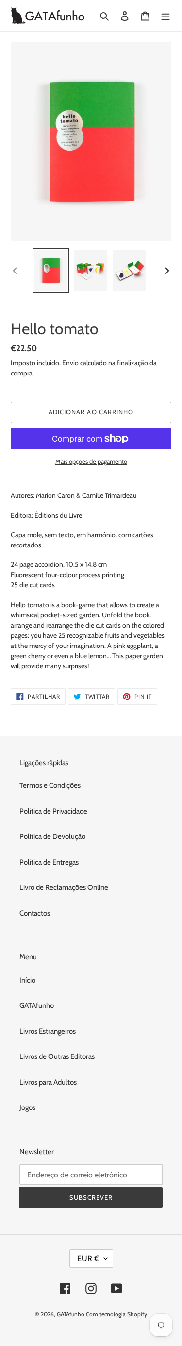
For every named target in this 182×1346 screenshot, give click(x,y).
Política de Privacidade (53, 811)
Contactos (34, 913)
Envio (70, 362)
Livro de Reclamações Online (63, 887)
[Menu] (165, 15)
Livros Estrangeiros (47, 1031)
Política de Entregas (49, 862)
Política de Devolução (52, 836)
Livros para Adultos (48, 1082)
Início (27, 980)
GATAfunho (36, 1005)
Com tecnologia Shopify (116, 1314)
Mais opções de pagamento (91, 461)
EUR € (88, 1258)
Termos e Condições (50, 785)
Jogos (27, 1107)
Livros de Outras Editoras (57, 1056)
